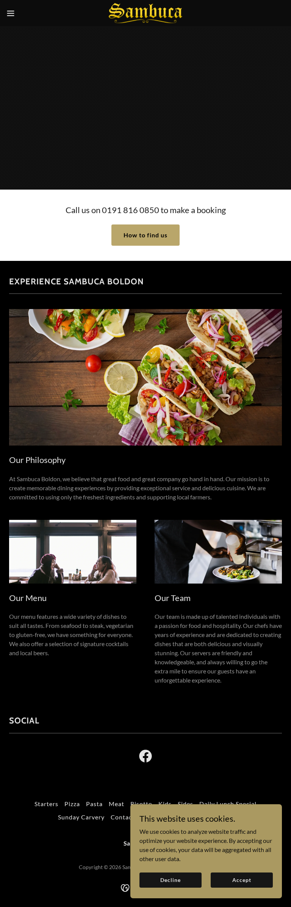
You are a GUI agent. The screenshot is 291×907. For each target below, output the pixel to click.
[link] (145, 13)
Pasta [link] (94, 803)
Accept (241, 880)
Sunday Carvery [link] (81, 817)
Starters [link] (46, 803)
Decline (170, 880)
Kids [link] (165, 803)
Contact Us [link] (127, 817)
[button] (24, 13)
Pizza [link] (72, 803)
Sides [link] (185, 803)
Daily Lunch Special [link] (228, 803)
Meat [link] (116, 803)
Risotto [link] (141, 803)
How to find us (145, 235)
